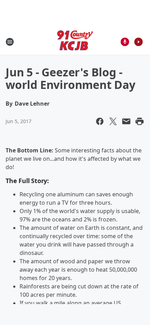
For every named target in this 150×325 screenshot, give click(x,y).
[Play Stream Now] (138, 42)
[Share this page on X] (113, 121)
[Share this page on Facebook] (100, 121)
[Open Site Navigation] (10, 42)
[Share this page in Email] (126, 121)
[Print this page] (139, 121)
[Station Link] (75, 41)
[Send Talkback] (125, 42)
